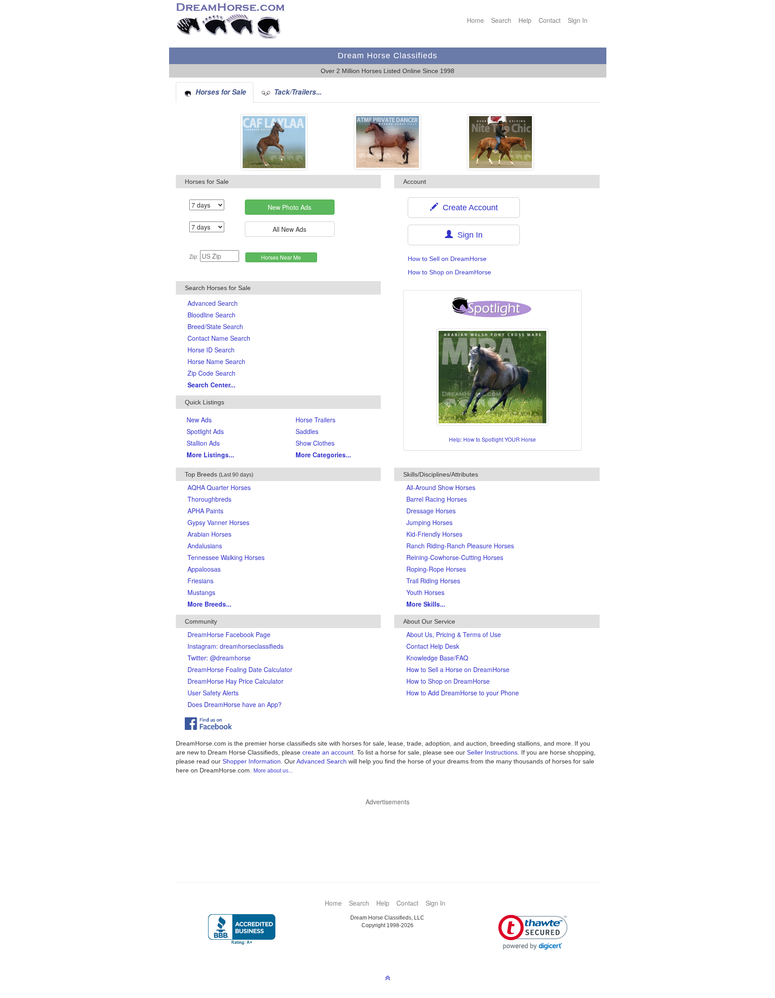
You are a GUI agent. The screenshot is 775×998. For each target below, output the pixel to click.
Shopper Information (251, 761)
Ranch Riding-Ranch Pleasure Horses (460, 545)
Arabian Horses (209, 533)
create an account (327, 752)
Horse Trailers (315, 419)
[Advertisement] (392, 831)
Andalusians (204, 545)
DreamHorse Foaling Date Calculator (239, 669)
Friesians (200, 580)
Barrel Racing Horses (436, 499)
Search (501, 20)
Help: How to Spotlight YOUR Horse (492, 439)
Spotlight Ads (205, 431)
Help (524, 20)
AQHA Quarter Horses (219, 487)
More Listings (210, 454)
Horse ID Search (211, 349)
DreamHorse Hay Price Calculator (235, 681)
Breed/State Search (215, 326)
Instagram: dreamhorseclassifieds (235, 646)
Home (475, 20)
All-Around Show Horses (440, 487)
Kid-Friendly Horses (434, 533)
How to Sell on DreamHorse (447, 258)
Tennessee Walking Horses (226, 557)
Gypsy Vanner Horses (218, 522)
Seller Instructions (492, 752)
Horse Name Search (216, 361)
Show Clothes (315, 442)
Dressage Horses (431, 510)
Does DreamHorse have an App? (234, 704)
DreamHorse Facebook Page (228, 634)
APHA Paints (205, 510)
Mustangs (201, 592)
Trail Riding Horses (433, 580)
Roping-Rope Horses (436, 568)
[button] (533, 932)
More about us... (272, 771)
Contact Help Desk (432, 646)
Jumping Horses (429, 522)
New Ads (199, 419)
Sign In (578, 20)
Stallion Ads (203, 442)
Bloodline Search (211, 314)
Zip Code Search (211, 373)
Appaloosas (204, 568)
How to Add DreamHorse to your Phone (462, 692)
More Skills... (425, 603)
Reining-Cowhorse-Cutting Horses (454, 557)
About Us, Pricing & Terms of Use (453, 634)
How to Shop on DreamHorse (449, 272)
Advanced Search (212, 303)
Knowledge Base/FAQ (437, 657)
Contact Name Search (218, 338)
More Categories (323, 454)
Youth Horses (425, 592)
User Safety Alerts (213, 692)
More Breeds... (209, 603)
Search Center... (211, 384)
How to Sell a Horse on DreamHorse (457, 669)
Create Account (468, 207)
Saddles (307, 431)
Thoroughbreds (209, 499)
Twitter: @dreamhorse (219, 657)
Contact (550, 20)
